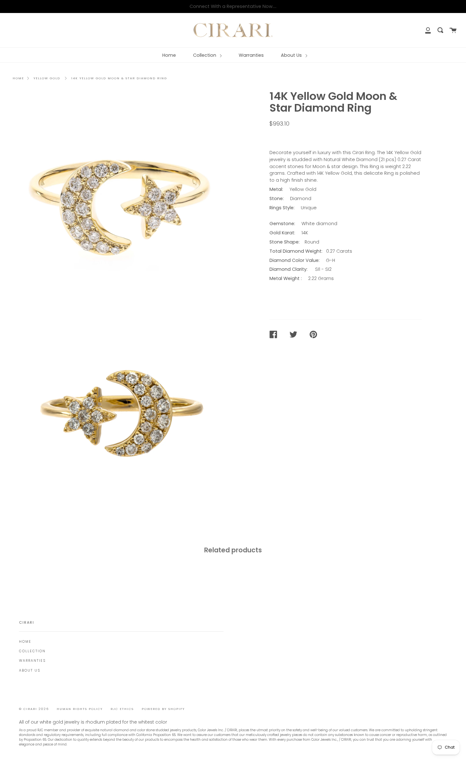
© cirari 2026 (34, 709)
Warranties (251, 55)
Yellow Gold (47, 78)
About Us (292, 55)
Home (169, 55)
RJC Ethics (122, 709)
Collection (205, 55)
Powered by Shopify (163, 709)
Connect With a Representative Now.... (233, 6)
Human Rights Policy (80, 709)
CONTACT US (288, 137)
